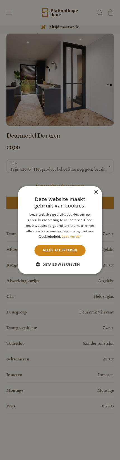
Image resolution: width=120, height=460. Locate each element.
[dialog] (60, 230)
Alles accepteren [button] (60, 250)
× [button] (96, 192)
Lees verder (71, 236)
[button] (60, 264)
